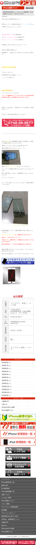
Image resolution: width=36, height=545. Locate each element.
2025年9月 (5, 395)
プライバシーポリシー (8, 513)
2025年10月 (5, 392)
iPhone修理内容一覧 (7, 482)
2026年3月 (5, 377)
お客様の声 (5, 401)
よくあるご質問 (6, 497)
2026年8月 (5, 362)
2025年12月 (5, 386)
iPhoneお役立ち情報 (8, 407)
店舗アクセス (5, 494)
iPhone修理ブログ (7, 410)
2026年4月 (5, 374)
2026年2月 (5, 380)
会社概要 (4, 510)
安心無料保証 (5, 488)
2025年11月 (5, 389)
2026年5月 (5, 371)
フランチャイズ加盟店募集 (9, 507)
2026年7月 (5, 365)
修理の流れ (4, 485)
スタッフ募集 (5, 504)
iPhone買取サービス (7, 501)
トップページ (5, 479)
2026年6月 (5, 368)
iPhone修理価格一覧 (7, 491)
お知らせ (4, 404)
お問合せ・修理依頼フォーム (10, 519)
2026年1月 (5, 383)
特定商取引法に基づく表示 (9, 516)
